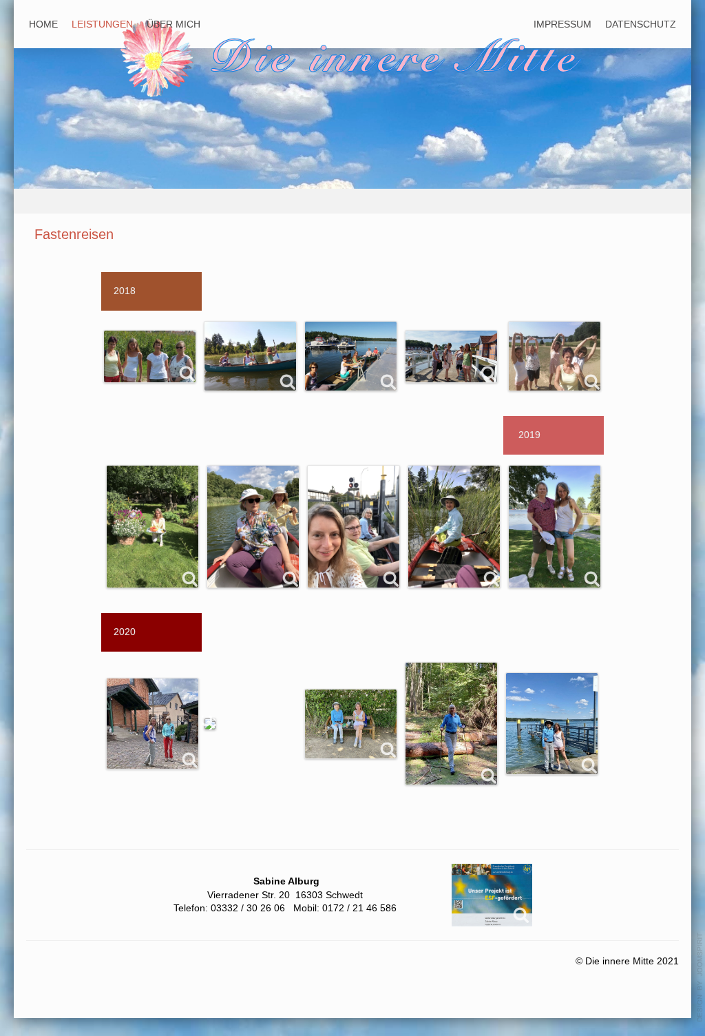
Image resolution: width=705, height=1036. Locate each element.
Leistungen (102, 24)
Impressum (562, 24)
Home (43, 24)
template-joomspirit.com (700, 977)
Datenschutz (640, 24)
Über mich (173, 24)
